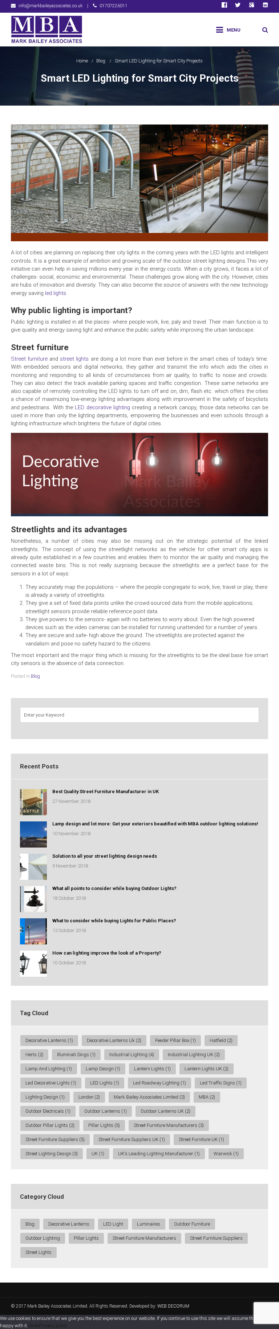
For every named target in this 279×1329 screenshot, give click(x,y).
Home (82, 60)
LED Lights (104, 1083)
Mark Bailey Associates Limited (149, 1097)
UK (98, 1153)
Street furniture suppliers (55, 1139)
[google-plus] (251, 6)
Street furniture (29, 359)
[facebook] (224, 6)
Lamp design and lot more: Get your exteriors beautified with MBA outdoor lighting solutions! (155, 823)
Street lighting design (51, 1153)
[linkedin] (265, 6)
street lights (74, 359)
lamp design (103, 1068)
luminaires (148, 1224)
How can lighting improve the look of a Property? (106, 953)
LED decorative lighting (102, 407)
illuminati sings (76, 1054)
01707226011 (114, 5)
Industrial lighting (131, 1054)
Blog (100, 60)
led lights (55, 293)
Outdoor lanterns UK (165, 1111)
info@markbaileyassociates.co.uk (50, 5)
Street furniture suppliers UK (131, 1139)
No (36, 1325)
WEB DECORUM (173, 1306)
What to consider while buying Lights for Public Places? (114, 920)
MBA (207, 1097)
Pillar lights (104, 1125)
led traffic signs (221, 1083)
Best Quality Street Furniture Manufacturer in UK (105, 791)
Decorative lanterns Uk (114, 1040)
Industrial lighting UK (194, 1054)
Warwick (226, 1153)
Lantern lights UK (207, 1068)
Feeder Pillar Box (175, 1040)
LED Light (113, 1224)
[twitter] (237, 6)
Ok (31, 1325)
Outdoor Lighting (42, 1238)
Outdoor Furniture (192, 1224)
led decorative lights (50, 1083)
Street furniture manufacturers (169, 1125)
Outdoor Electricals (47, 1111)
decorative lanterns (49, 1040)
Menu (233, 30)
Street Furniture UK (201, 1139)
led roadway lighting (159, 1083)
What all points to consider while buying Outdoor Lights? (114, 888)
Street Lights (38, 1252)
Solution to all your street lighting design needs (104, 856)
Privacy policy (53, 1325)
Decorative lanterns (68, 1224)
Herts (34, 1054)
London (89, 1097)
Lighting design (45, 1097)
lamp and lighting (48, 1068)
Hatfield (221, 1040)
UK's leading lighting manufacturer (159, 1153)
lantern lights (152, 1068)
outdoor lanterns (105, 1111)
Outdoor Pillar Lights (49, 1125)
